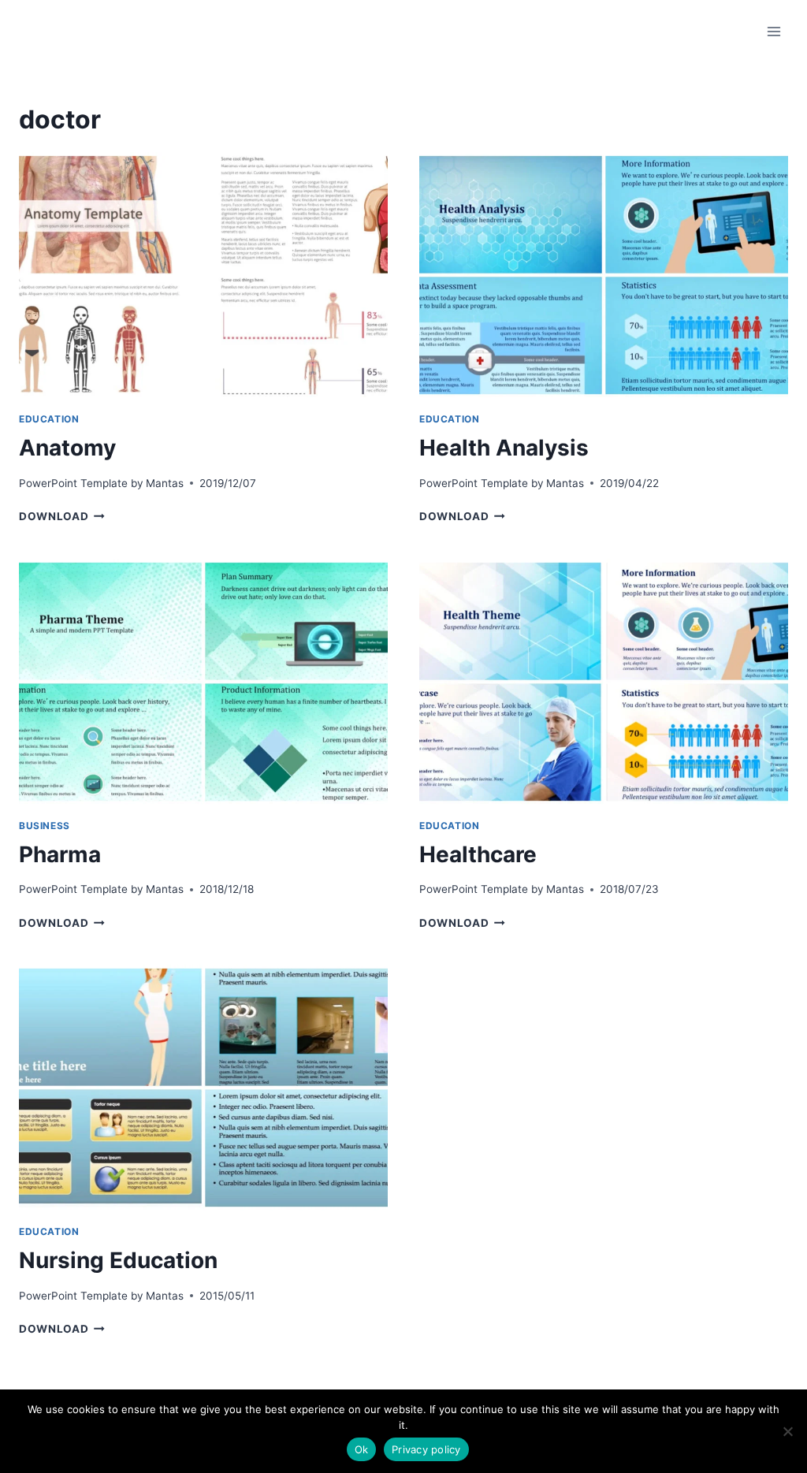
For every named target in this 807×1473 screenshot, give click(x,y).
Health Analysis (504, 447)
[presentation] (203, 275)
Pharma (60, 854)
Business (44, 825)
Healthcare (478, 854)
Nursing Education (118, 1260)
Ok (362, 1449)
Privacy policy (426, 1449)
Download (62, 516)
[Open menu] (773, 31)
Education (49, 419)
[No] (787, 1431)
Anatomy (67, 447)
